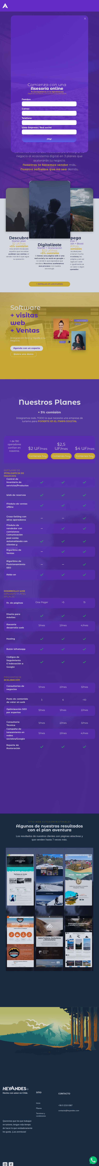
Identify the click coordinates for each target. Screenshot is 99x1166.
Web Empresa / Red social (37, 127)
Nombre (26, 99)
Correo (25, 109)
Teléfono (27, 118)
